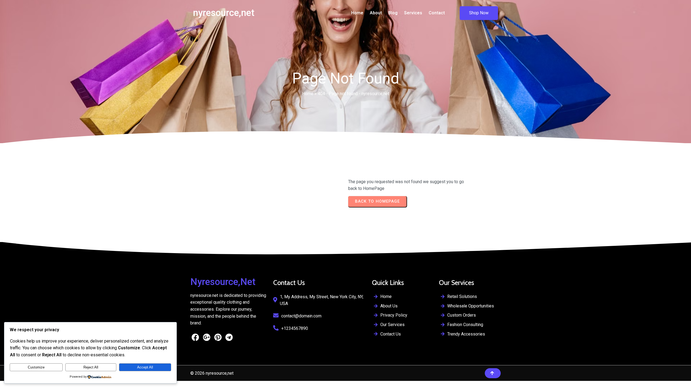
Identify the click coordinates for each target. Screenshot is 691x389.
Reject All (90, 367)
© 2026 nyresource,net (211, 373)
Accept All (145, 367)
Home (307, 93)
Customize (36, 367)
